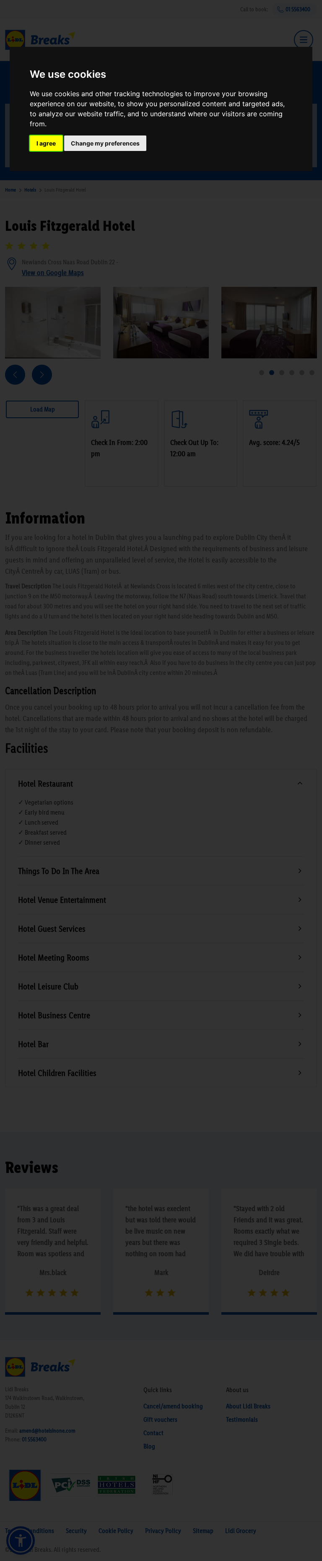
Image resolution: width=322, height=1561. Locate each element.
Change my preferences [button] (105, 143)
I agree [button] (46, 143)
